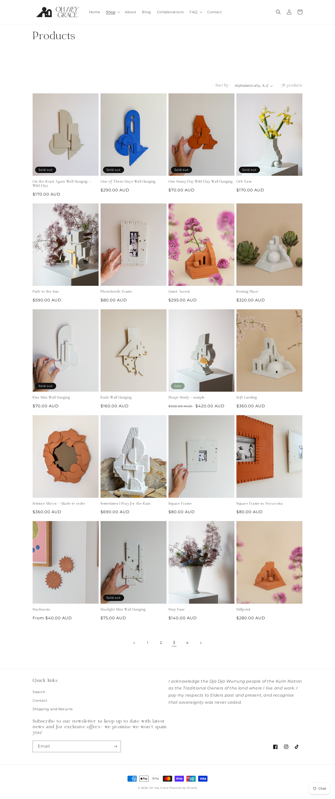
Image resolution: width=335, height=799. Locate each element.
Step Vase (176, 610)
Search (39, 692)
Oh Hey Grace (158, 787)
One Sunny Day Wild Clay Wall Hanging (200, 182)
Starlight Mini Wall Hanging (123, 610)
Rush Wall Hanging (116, 398)
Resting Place (247, 292)
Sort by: (223, 85)
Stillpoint (243, 610)
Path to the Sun (46, 292)
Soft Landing (246, 398)
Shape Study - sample (186, 398)
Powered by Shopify (183, 787)
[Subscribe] (115, 746)
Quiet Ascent (179, 292)
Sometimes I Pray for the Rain (125, 504)
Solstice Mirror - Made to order (59, 504)
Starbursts (41, 610)
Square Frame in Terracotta (259, 504)
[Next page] (200, 642)
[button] (112, 12)
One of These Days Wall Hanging (128, 182)
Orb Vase (244, 182)
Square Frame (180, 504)
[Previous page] (134, 642)
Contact (40, 700)
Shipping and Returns (53, 709)
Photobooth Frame (116, 292)
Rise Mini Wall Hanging (51, 398)
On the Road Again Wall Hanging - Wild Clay (62, 184)
